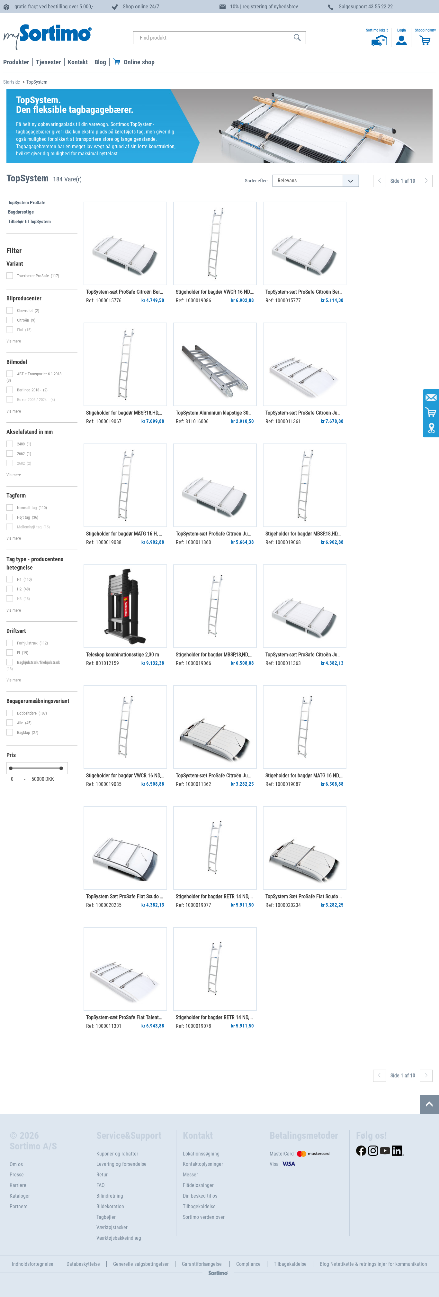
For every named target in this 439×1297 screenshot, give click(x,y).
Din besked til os (200, 1196)
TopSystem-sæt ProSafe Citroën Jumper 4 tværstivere (304, 413)
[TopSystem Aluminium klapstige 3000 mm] (215, 364)
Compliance (248, 1264)
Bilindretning (109, 1196)
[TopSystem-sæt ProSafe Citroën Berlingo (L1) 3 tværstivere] (125, 243)
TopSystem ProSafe (26, 203)
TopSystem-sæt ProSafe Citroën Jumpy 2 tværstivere (215, 775)
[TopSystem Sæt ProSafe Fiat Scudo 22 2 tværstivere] (304, 848)
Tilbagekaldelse (199, 1206)
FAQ (100, 1185)
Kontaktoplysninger (203, 1164)
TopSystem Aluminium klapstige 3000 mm (215, 413)
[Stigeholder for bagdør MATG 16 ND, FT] (304, 727)
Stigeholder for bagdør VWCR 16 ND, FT (215, 292)
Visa (274, 1164)
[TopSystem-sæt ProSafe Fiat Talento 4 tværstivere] (125, 969)
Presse (17, 1175)
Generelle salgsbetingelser (141, 1264)
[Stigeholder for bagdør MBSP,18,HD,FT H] (304, 485)
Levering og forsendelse (121, 1164)
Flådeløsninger (198, 1185)
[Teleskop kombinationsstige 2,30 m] (125, 606)
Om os (16, 1164)
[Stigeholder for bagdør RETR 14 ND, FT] (215, 848)
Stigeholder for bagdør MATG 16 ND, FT (304, 775)
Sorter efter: (256, 181)
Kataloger (20, 1196)
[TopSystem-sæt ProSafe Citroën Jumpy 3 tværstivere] (304, 606)
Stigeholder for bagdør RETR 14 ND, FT (215, 896)
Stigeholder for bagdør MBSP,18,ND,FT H (215, 655)
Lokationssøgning (201, 1154)
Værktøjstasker (112, 1227)
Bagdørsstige (21, 212)
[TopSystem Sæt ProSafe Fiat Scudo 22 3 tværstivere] (125, 848)
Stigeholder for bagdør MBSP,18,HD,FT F (125, 413)
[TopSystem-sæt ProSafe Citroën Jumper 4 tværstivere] (304, 364)
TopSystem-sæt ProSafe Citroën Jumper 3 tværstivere (215, 534)
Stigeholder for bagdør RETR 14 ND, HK (215, 1017)
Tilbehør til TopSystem (29, 221)
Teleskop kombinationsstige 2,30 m (122, 655)
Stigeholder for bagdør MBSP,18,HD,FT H (304, 534)
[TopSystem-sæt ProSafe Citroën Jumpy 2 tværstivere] (215, 727)
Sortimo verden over (204, 1217)
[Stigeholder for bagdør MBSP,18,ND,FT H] (215, 606)
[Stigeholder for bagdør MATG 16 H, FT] (125, 485)
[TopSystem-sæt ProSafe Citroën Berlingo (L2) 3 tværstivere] (304, 243)
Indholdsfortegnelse (32, 1264)
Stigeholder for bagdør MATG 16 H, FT (125, 534)
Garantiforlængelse (202, 1264)
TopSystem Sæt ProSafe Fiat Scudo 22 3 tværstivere (125, 896)
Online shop (139, 62)
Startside (11, 82)
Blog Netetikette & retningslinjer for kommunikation (373, 1264)
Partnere (19, 1206)
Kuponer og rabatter (117, 1154)
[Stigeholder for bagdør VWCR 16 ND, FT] (215, 243)
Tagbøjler (106, 1217)
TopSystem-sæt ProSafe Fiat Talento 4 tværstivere (125, 1017)
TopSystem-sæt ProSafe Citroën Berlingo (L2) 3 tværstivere (304, 292)
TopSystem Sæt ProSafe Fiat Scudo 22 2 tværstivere (304, 896)
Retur (102, 1175)
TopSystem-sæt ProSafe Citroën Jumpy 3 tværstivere (304, 655)
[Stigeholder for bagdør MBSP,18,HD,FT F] (125, 364)
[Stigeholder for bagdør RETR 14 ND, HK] (215, 969)
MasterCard (282, 1154)
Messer (190, 1175)
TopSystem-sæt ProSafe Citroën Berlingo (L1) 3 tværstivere (125, 292)
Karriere (18, 1185)
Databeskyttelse (83, 1264)
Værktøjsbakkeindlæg (118, 1238)
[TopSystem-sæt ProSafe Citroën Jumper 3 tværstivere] (215, 485)
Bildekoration (110, 1206)
